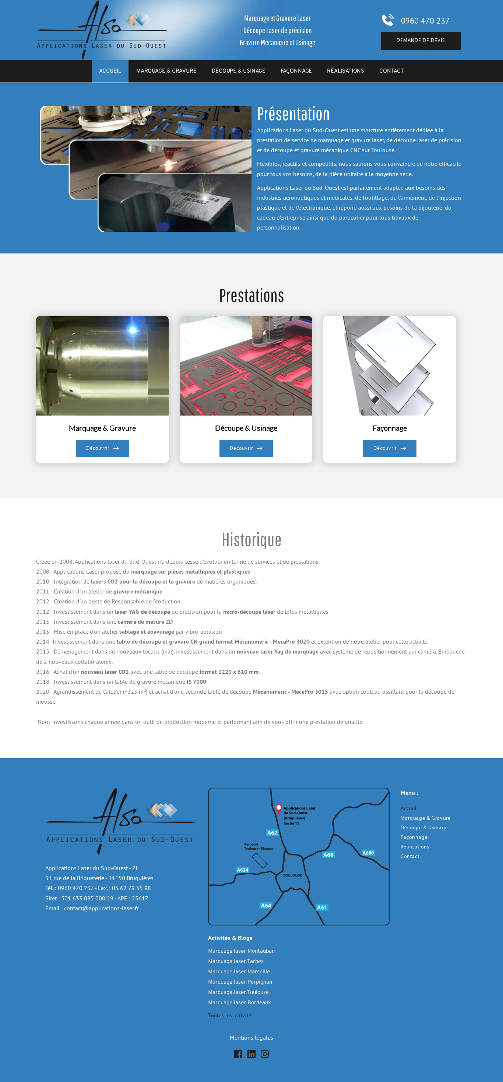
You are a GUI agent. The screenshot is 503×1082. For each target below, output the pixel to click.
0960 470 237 (425, 20)
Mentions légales (251, 1037)
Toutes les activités (231, 1016)
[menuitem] (110, 71)
